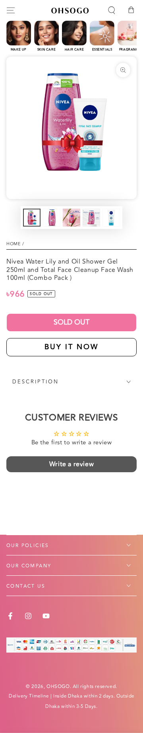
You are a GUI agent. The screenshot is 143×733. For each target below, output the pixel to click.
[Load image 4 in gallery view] (91, 218)
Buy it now (71, 346)
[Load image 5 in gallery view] (111, 218)
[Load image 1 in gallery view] (32, 218)
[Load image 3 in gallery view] (71, 218)
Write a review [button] (71, 464)
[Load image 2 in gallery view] (51, 218)
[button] (111, 10)
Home (13, 243)
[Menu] (10, 10)
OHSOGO (58, 686)
